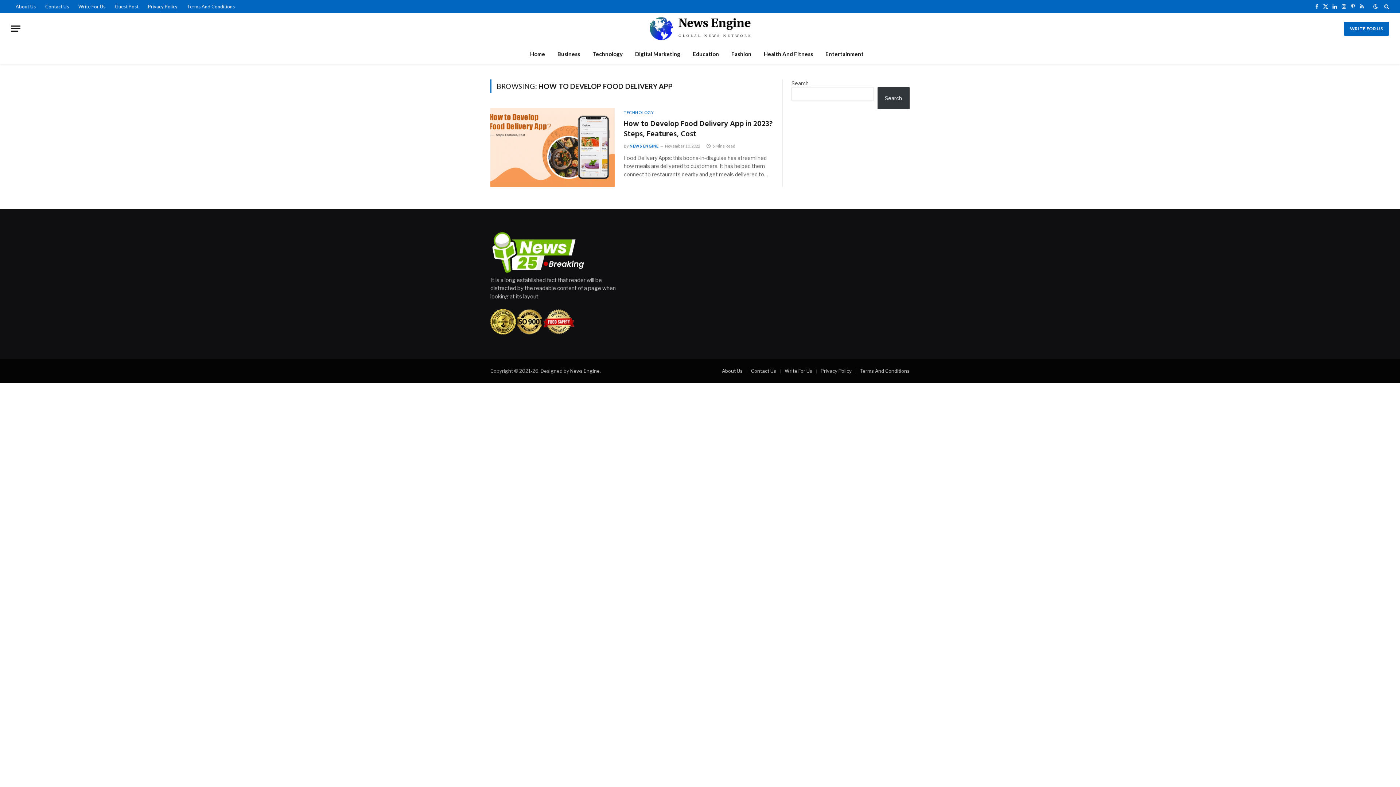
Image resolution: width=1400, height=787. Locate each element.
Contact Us (57, 6)
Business (568, 54)
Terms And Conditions (211, 6)
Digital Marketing (657, 54)
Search (800, 83)
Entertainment (844, 54)
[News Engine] (700, 28)
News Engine (644, 146)
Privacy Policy (163, 6)
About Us (26, 6)
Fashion (741, 54)
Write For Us (91, 6)
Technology (607, 54)
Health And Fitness (788, 54)
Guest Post (127, 6)
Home (537, 54)
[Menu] (15, 28)
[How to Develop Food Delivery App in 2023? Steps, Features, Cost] (552, 147)
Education (706, 54)
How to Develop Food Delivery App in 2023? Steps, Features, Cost (698, 129)
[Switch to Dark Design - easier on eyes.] (1376, 6)
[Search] (1386, 6)
